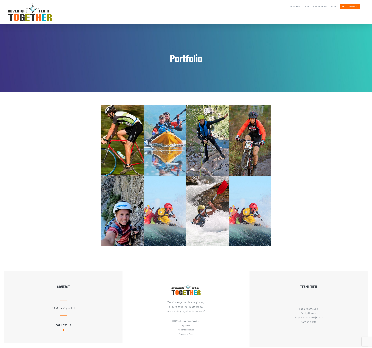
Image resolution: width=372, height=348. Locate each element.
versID (187, 325)
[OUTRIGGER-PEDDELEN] (165, 140)
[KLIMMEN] (122, 211)
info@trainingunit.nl (63, 308)
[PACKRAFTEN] (207, 211)
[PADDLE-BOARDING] (165, 211)
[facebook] (63, 330)
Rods (191, 334)
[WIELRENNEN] (122, 140)
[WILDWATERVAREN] (250, 211)
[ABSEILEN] (207, 140)
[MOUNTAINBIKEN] (250, 140)
